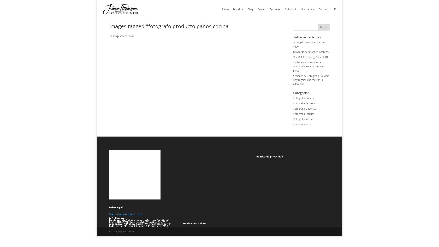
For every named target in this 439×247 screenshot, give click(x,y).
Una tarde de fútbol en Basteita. (311, 52)
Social (261, 9)
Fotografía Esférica (303, 113)
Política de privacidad (269, 156)
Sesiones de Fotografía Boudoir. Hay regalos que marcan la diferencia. (311, 80)
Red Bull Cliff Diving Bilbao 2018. (311, 57)
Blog (250, 9)
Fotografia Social (302, 124)
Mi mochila (307, 9)
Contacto (324, 9)
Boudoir (238, 9)
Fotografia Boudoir (304, 98)
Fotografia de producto (306, 103)
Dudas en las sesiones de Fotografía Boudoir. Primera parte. (308, 66)
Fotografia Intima (303, 119)
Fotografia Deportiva (305, 108)
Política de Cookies (194, 223)
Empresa (275, 9)
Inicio (225, 9)
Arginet (129, 231)
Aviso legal (116, 207)
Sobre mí (290, 9)
